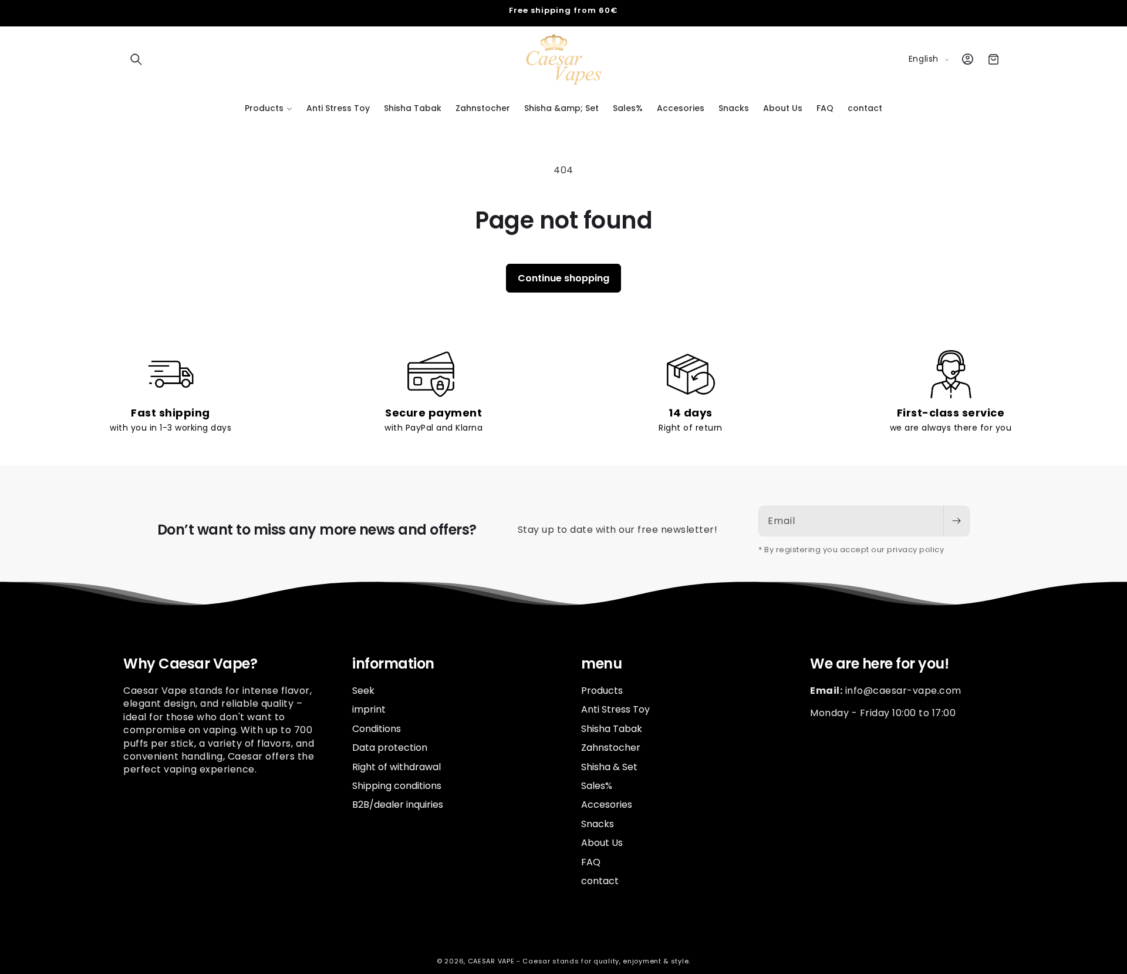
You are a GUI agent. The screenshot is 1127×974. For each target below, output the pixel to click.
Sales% (596, 785)
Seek (363, 690)
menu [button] (601, 664)
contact (600, 880)
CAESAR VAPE (491, 961)
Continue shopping (563, 278)
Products (602, 690)
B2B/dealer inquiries (397, 804)
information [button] (393, 664)
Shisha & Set (609, 766)
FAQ (590, 861)
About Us (602, 842)
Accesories (606, 804)
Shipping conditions (396, 785)
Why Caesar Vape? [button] (190, 664)
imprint (369, 709)
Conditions (376, 728)
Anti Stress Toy (615, 709)
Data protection (389, 747)
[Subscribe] (956, 521)
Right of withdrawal (396, 766)
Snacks (597, 823)
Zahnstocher (610, 747)
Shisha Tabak (611, 728)
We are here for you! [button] (879, 664)
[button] (136, 59)
